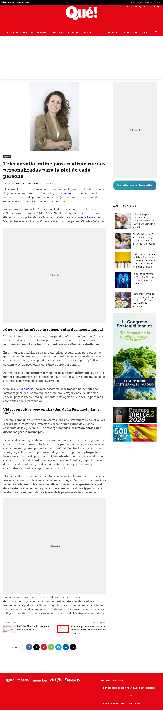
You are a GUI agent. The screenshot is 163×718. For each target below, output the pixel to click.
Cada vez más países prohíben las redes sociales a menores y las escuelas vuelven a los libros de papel (144, 260)
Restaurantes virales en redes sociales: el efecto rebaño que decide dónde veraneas (143, 300)
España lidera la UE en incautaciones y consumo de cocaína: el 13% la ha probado (144, 239)
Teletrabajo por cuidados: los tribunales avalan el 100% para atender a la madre (144, 220)
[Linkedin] (66, 647)
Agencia (7, 156)
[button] (156, 32)
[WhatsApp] (51, 647)
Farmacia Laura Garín (88, 217)
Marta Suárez (12, 183)
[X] (149, 7)
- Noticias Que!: (22, 2)
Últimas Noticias (7, 2)
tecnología (26, 389)
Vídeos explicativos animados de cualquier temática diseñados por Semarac (88, 629)
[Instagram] (131, 7)
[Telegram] (140, 7)
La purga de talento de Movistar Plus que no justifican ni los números (144, 278)
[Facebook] (127, 7)
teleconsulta (71, 193)
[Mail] (136, 7)
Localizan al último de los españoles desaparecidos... (130, 2)
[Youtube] (153, 7)
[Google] (158, 7)
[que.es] (81, 13)
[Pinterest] (44, 647)
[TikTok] (145, 7)
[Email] (73, 647)
